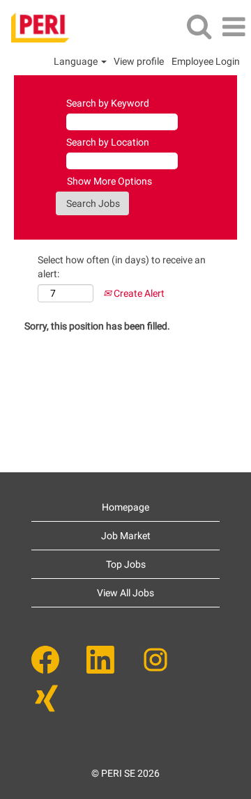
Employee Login (206, 61)
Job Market (126, 535)
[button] (233, 27)
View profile (139, 61)
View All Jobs (125, 592)
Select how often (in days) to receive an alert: (122, 266)
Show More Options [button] (109, 181)
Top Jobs (126, 564)
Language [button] (77, 61)
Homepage (125, 507)
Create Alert (138, 293)
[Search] (198, 26)
